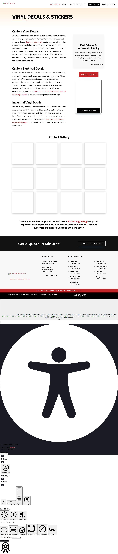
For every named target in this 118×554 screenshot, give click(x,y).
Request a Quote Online (91, 243)
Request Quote (108, 5)
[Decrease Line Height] (2, 485)
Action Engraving (77, 221)
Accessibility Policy (79, 296)
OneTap (12, 448)
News (72, 5)
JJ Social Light (54, 294)
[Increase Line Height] (2, 479)
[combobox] (59, 309)
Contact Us (81, 5)
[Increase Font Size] (2, 456)
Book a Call (94, 4)
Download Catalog (88, 110)
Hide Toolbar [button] (4, 454)
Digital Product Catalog (20, 279)
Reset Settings (4, 540)
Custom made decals (34, 42)
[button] (0, 322)
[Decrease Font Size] (2, 462)
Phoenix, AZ (100, 272)
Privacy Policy (81, 294)
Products (54, 5)
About (64, 5)
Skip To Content (6, 537)
